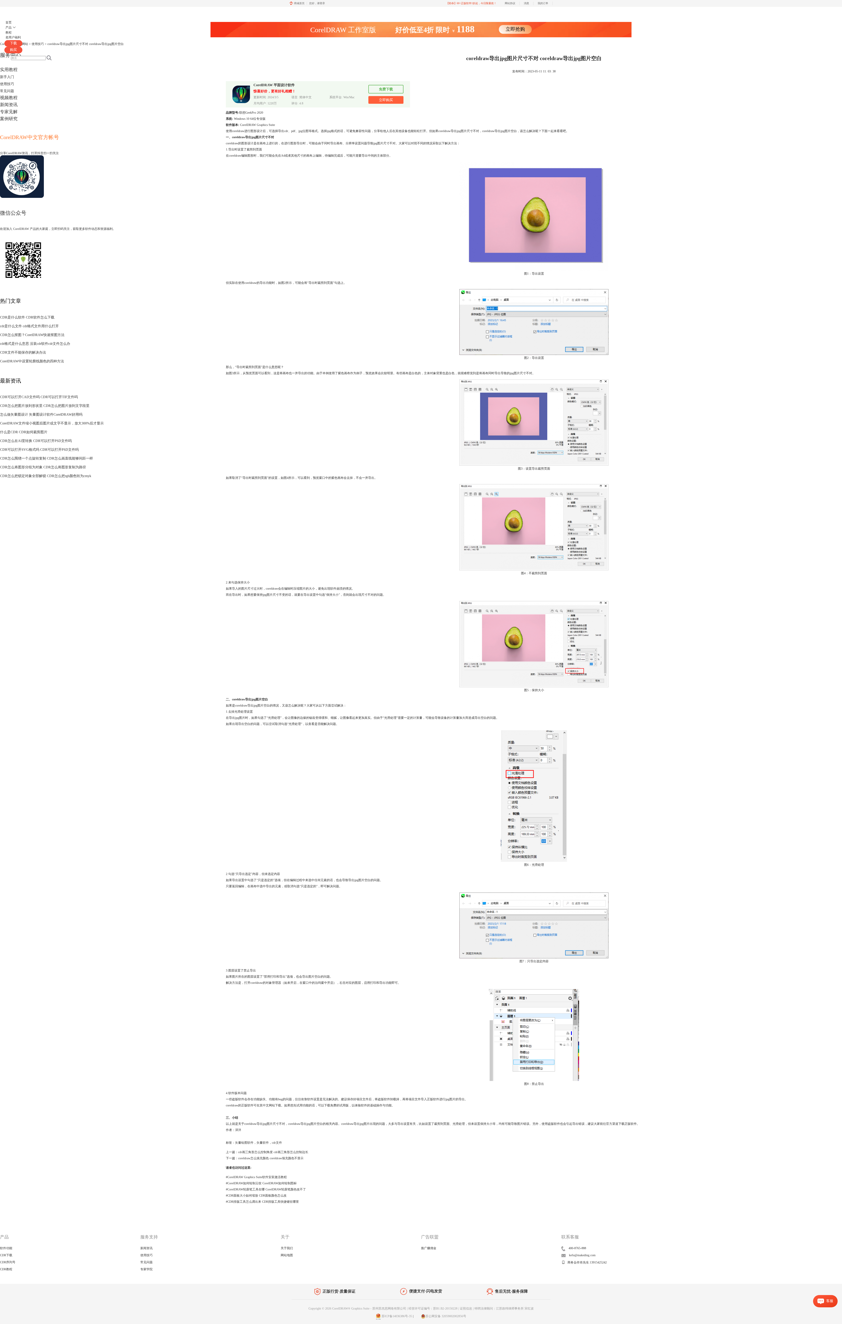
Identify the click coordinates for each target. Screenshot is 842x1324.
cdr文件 (277, 1142)
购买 (13, 50)
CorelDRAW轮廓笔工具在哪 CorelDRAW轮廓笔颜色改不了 (266, 1189)
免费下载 (386, 89)
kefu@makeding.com (582, 1255)
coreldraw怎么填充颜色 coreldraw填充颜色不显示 (270, 1158)
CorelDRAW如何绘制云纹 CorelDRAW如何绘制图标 (261, 1183)
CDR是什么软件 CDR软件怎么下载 (27, 317)
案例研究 (9, 118)
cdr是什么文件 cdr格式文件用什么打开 (29, 326)
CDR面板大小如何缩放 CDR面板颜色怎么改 (256, 1195)
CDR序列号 (7, 1262)
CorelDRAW (17, 11)
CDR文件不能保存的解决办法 (23, 352)
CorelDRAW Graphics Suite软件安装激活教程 (256, 1177)
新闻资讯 (9, 104)
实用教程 (9, 69)
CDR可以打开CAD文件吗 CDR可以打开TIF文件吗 (39, 397)
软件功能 (6, 1248)
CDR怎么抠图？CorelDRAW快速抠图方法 (32, 335)
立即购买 (386, 100)
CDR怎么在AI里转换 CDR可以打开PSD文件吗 (36, 441)
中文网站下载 (272, 1105)
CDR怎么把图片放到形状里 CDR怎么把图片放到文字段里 (44, 406)
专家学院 (146, 1269)
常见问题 (7, 91)
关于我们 (287, 1248)
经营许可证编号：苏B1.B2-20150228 (433, 1308)
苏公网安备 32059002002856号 (445, 1316)
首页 (8, 22)
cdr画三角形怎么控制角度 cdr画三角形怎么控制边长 (273, 1152)
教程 (8, 32)
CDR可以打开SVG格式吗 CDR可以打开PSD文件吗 (39, 449)
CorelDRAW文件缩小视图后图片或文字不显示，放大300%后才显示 (52, 423)
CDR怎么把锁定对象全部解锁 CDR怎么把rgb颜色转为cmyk (45, 476)
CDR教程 (6, 1269)
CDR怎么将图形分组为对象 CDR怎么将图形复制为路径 (43, 467)
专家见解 (9, 111)
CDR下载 (6, 1255)
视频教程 (9, 97)
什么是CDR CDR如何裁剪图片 (23, 432)
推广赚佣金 (428, 1248)
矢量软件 (263, 1142)
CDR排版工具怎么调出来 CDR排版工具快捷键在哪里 (262, 1201)
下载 (13, 43)
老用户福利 (13, 37)
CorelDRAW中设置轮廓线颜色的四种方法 (32, 361)
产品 (8, 27)
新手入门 (7, 77)
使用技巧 (7, 84)
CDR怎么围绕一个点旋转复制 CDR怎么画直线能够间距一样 (46, 458)
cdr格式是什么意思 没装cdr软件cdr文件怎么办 (35, 343)
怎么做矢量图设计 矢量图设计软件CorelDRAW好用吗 (41, 414)
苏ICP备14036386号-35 (396, 1316)
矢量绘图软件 (244, 1142)
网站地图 (287, 1255)
